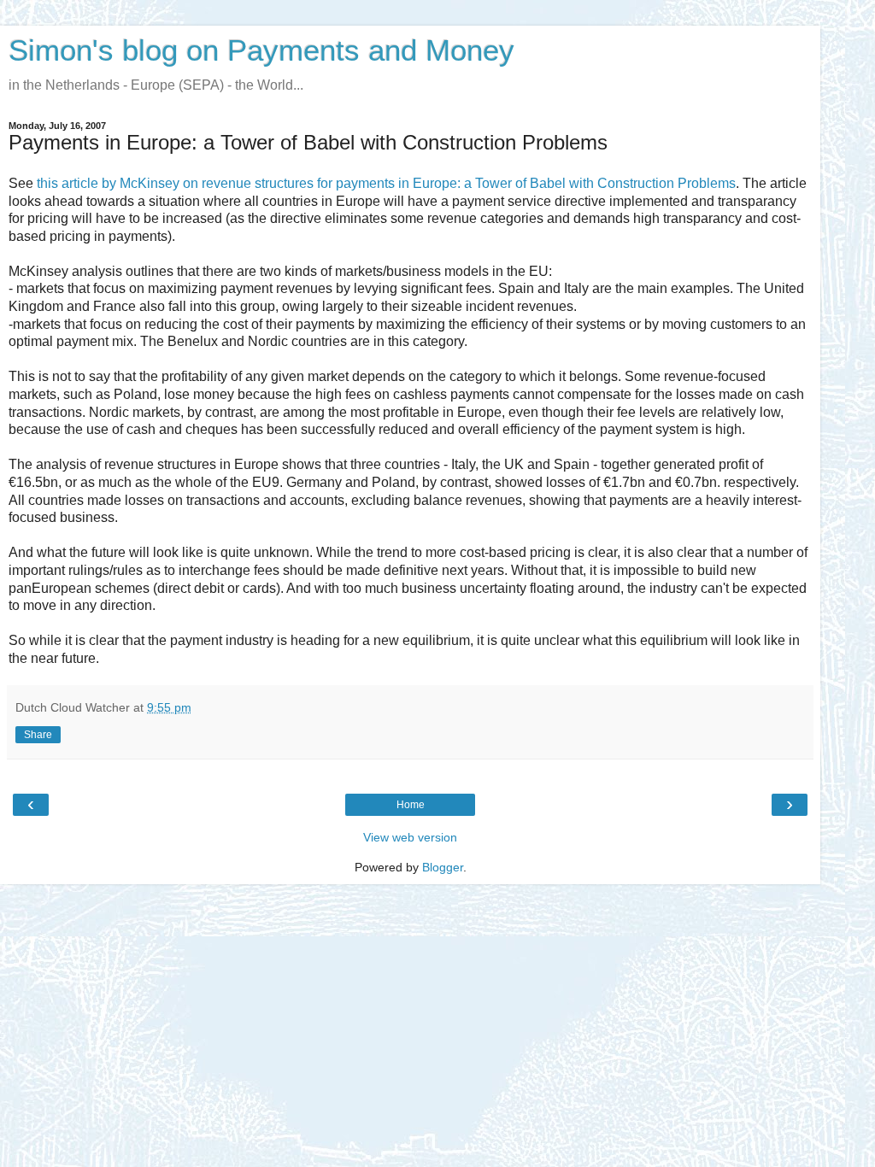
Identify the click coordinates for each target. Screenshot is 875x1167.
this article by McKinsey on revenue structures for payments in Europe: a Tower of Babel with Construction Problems (386, 183)
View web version (410, 837)
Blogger (442, 867)
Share (38, 735)
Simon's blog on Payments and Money (261, 50)
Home (410, 805)
